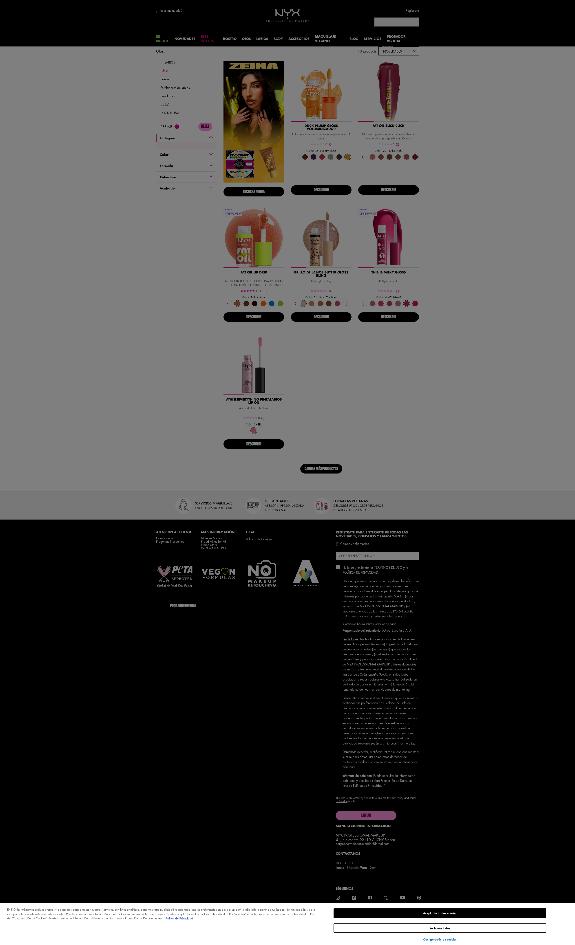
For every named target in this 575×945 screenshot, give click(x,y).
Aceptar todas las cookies (439, 913)
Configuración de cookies (439, 939)
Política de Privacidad (179, 918)
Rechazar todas (440, 928)
